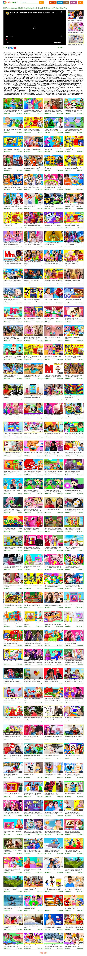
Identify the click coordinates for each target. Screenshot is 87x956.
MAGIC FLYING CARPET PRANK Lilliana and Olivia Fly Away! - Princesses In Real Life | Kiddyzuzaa (53, 852)
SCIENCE (73, 2)
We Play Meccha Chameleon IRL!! (53, 299)
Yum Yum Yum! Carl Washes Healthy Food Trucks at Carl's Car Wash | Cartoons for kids (33, 681)
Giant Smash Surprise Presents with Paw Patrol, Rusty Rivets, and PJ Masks (13, 435)
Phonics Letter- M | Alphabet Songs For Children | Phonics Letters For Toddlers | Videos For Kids (53, 377)
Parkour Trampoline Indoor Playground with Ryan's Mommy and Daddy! (53, 946)
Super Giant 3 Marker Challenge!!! (12, 660)
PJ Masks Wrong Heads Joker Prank (33, 585)
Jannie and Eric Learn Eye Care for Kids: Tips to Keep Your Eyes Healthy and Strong (13, 757)
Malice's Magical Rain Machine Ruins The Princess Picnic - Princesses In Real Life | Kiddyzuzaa (33, 643)
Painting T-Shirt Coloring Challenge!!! (73, 793)
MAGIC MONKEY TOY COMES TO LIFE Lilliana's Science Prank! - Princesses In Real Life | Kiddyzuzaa (53, 416)
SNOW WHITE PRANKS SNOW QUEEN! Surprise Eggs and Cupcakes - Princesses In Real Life (53, 681)
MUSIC (66, 2)
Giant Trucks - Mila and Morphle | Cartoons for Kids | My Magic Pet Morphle (52, 700)
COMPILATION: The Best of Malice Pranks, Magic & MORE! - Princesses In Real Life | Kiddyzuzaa (33, 662)
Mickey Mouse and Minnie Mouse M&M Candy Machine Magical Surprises (32, 301)
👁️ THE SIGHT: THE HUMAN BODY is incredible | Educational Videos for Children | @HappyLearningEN (74, 435)
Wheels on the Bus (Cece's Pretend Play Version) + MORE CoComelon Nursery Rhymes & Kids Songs (73, 206)
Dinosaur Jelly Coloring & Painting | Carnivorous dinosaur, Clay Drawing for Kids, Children (12, 605)
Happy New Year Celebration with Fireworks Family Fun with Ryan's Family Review (12, 681)
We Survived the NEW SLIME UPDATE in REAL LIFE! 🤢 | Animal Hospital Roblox (53, 131)
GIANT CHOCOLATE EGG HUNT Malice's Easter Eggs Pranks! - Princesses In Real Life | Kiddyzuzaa (13, 814)
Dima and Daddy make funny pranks (33, 452)
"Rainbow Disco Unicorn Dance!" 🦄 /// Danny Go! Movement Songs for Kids (33, 112)
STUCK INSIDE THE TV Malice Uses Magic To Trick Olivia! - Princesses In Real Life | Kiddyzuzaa (53, 738)
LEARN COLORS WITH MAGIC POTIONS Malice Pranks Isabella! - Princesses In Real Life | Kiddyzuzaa (33, 549)
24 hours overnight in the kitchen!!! (73, 736)
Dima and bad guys (29, 774)
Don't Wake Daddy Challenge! (52, 395)
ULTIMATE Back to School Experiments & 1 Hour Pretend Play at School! (32, 149)
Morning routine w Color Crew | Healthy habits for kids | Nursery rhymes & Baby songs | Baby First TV (74, 776)
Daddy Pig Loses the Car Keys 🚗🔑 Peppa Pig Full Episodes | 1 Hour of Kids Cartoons (73, 131)
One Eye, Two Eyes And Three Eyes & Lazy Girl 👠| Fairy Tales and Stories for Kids (74, 681)
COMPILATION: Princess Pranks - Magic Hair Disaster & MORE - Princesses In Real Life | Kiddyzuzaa (53, 454)
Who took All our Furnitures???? (52, 755)
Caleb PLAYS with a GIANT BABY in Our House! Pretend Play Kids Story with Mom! (73, 889)
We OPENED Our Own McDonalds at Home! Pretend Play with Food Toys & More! (74, 927)
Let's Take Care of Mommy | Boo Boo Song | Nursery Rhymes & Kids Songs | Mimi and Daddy (74, 946)
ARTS (80, 2)
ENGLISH (52, 2)
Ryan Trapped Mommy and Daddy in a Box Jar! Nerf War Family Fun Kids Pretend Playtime (13, 454)
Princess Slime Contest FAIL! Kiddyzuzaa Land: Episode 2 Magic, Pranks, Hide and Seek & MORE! (32, 492)
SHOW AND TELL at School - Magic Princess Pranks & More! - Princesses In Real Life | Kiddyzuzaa (53, 549)
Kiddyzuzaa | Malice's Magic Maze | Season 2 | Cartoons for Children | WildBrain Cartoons (73, 871)
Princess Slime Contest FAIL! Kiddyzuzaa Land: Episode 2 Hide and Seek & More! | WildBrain (13, 511)
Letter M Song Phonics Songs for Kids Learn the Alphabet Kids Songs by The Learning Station (12, 263)
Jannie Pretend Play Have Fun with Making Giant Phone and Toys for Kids (32, 397)
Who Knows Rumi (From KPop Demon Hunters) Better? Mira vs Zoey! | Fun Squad (32, 187)
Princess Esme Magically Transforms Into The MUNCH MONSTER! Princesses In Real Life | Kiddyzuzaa (74, 700)
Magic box (47, 907)
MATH (60, 2)
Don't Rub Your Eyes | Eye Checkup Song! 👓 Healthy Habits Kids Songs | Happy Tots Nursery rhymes (33, 833)
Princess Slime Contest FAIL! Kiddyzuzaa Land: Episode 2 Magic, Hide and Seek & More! (53, 492)
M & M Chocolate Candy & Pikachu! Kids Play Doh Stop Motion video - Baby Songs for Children (12, 149)
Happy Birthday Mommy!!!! (30, 433)
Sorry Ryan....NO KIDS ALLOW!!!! (53, 509)
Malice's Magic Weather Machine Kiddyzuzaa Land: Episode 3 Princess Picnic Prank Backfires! (74, 492)
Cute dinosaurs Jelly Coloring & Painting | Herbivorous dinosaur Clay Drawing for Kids (73, 416)
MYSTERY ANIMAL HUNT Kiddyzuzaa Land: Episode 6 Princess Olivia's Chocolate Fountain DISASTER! (13, 946)
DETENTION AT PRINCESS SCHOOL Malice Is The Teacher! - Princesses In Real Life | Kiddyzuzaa (73, 662)
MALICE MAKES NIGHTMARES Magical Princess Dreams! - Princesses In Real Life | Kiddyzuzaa (73, 473)
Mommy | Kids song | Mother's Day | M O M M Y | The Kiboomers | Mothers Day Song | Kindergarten (74, 320)
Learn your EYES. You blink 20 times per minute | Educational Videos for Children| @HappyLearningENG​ (53, 624)
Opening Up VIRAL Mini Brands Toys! (74, 186)
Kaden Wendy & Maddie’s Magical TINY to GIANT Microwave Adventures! (12, 473)
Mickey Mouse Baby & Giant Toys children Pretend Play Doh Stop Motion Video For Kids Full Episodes (53, 889)
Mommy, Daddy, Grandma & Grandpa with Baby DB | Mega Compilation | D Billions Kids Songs (33, 605)
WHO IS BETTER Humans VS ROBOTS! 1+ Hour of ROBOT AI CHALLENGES (11, 339)
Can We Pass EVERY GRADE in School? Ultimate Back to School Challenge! (12, 187)
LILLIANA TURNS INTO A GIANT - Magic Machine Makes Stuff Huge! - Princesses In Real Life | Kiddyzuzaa (53, 833)
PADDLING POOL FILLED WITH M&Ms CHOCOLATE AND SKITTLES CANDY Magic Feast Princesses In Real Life (54, 187)
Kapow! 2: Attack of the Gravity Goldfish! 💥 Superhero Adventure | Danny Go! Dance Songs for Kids (32, 282)
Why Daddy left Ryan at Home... (52, 869)
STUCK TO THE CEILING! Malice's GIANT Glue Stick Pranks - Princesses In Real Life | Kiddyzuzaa (73, 643)
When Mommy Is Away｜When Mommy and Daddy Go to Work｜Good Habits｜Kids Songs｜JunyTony (74, 833)
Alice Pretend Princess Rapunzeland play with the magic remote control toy (53, 662)
